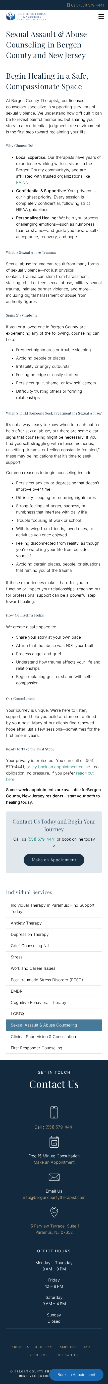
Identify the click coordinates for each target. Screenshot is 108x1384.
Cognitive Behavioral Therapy (38, 1002)
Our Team (44, 1347)
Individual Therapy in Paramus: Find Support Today (52, 908)
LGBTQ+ (18, 1013)
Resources (39, 1355)
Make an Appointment (54, 1162)
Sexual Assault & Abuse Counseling (44, 1025)
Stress (16, 956)
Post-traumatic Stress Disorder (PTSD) (47, 979)
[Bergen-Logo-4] (26, 16)
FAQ (87, 1347)
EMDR (16, 991)
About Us (20, 1347)
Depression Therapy (30, 934)
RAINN (22, 182)
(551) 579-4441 (41, 839)
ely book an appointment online (60, 766)
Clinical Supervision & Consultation (43, 1036)
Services (68, 1347)
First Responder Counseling (36, 1047)
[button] (101, 16)
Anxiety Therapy (26, 923)
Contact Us (68, 1355)
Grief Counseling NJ (30, 945)
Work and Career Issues (33, 968)
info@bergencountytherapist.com (54, 1197)
